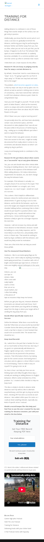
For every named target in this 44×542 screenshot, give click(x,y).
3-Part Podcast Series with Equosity (16, 532)
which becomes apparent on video (26, 85)
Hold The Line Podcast (12, 522)
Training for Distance (11, 525)
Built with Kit (22, 458)
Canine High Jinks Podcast (13, 519)
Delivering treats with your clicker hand (17, 528)
